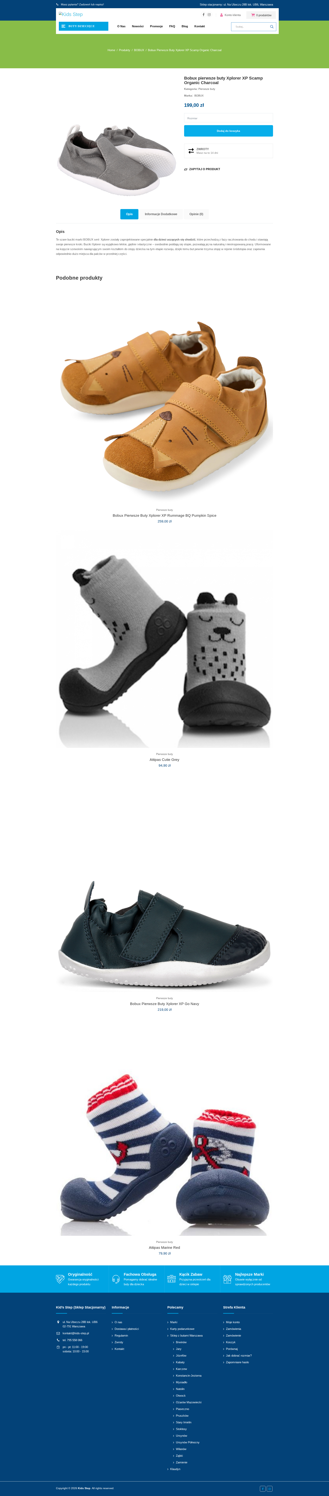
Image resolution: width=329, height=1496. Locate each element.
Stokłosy (181, 1429)
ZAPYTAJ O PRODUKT (202, 169)
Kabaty (180, 1362)
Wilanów (181, 1449)
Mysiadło (181, 1382)
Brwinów (181, 1342)
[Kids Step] (71, 15)
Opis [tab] (129, 214)
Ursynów (181, 1435)
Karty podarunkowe (182, 1328)
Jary (178, 1348)
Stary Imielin (183, 1422)
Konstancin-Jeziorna (188, 1375)
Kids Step (84, 1488)
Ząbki (179, 1455)
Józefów (181, 1355)
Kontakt (199, 26)
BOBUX (199, 95)
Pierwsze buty (206, 88)
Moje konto (233, 1322)
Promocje (156, 26)
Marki (173, 1322)
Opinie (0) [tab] (196, 214)
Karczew (181, 1368)
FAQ (172, 26)
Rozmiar (192, 118)
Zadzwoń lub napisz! (91, 4)
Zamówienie (233, 1335)
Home (111, 50)
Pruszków (182, 1415)
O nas (121, 26)
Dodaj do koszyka (228, 130)
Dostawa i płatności (127, 1328)
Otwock (181, 1395)
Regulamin (121, 1335)
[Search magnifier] (272, 26)
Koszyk (231, 1342)
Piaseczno (182, 1409)
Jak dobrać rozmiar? (239, 1355)
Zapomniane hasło (237, 1362)
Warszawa (266, 4)
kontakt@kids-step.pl (76, 1333)
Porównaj (232, 1348)
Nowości (138, 26)
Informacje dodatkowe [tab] (161, 214)
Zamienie (181, 1462)
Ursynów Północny (188, 1442)
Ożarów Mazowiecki (188, 1402)
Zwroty (119, 1342)
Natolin (180, 1389)
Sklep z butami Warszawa (186, 1335)
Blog (185, 26)
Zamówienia (233, 1328)
